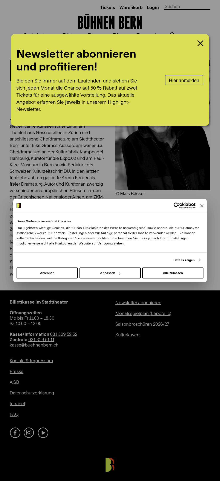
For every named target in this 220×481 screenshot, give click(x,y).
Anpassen (107, 273)
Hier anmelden (184, 80)
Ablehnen (47, 273)
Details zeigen (184, 260)
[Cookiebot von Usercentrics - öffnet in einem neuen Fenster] (177, 205)
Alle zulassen (173, 273)
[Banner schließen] (201, 205)
